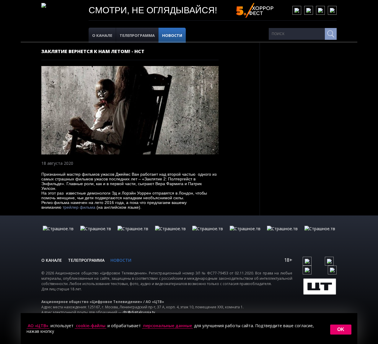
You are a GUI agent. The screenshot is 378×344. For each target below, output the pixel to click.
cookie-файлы (90, 325)
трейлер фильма (79, 207)
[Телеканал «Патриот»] (320, 234)
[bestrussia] (96, 234)
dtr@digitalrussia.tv (139, 312)
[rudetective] (245, 234)
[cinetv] (58, 234)
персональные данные (167, 325)
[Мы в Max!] (332, 10)
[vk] (296, 10)
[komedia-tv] (207, 234)
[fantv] (133, 234)
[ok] (308, 10)
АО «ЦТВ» (38, 325)
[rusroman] (282, 234)
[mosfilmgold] (170, 234)
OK (340, 329)
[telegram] (320, 10)
